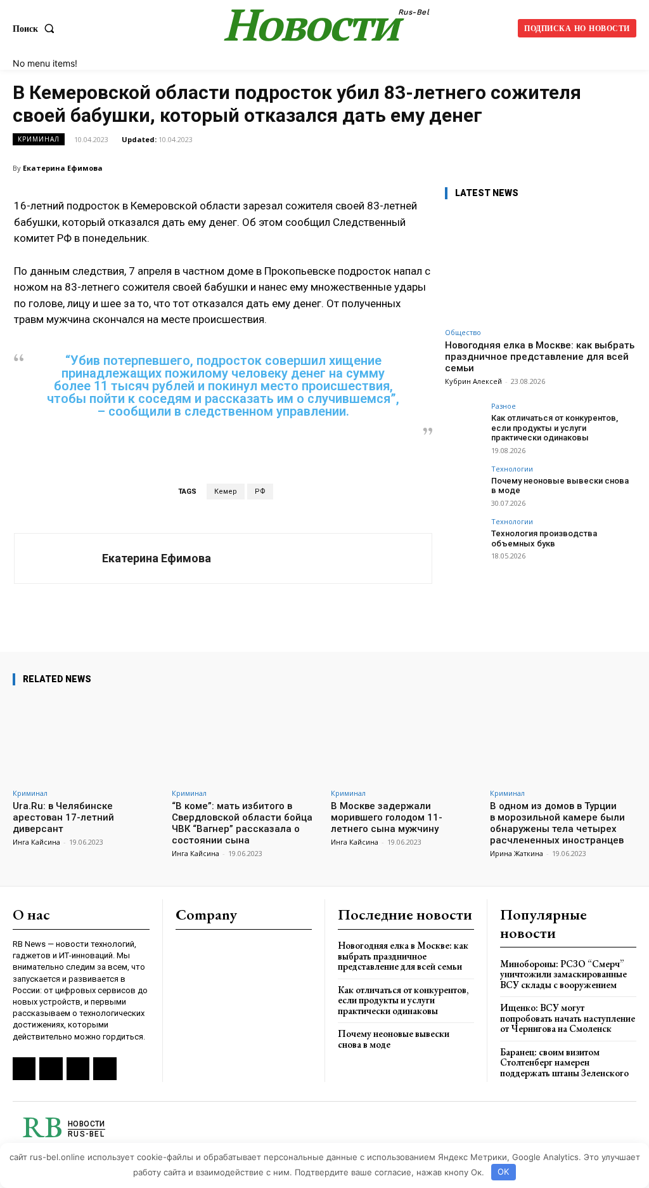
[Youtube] (104, 1068)
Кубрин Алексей (473, 381)
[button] (36, 28)
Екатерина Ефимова (63, 168)
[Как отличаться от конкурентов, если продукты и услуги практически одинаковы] (464, 421)
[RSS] (24, 1068)
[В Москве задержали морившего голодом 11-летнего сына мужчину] (404, 740)
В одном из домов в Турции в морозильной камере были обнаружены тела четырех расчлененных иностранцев (557, 823)
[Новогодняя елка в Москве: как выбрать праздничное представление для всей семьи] (540, 266)
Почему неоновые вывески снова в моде (393, 1038)
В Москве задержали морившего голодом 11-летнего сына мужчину (386, 817)
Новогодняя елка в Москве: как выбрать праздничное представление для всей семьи (539, 357)
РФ (260, 491)
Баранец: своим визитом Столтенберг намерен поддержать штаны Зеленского (564, 1062)
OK (503, 1171)
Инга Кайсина (36, 842)
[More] (623, 167)
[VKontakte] (50, 1068)
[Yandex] (78, 1068)
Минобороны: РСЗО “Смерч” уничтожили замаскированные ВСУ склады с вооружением (563, 974)
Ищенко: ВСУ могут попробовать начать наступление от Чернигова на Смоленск (567, 1017)
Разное (503, 405)
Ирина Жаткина (516, 853)
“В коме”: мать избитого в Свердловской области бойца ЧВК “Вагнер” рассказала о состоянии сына (242, 823)
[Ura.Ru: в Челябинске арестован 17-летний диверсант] (86, 740)
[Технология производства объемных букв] (464, 537)
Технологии (512, 468)
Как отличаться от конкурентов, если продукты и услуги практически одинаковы (554, 427)
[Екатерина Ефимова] (58, 558)
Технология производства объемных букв (544, 538)
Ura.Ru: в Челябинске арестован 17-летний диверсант (63, 817)
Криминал (39, 139)
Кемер (225, 491)
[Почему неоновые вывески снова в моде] (464, 484)
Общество (463, 332)
